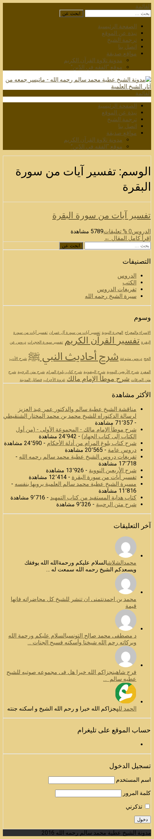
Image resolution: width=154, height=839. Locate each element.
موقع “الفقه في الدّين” (96, 67)
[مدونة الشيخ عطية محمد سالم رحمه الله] (77, 86)
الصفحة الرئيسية (117, 26)
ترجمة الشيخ (122, 39)
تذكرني (135, 806)
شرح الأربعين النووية (123, 372)
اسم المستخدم (133, 779)
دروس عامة (122, 450)
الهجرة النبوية (112, 332)
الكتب (129, 282)
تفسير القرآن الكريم (102, 340)
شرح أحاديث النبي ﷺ (73, 356)
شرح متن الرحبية (31, 372)
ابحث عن (71, 13)
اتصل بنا (127, 46)
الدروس (141, 231)
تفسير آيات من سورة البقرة (101, 215)
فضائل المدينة (31, 379)
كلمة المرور (137, 793)
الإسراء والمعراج (138, 332)
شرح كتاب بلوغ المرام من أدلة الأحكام (91, 443)
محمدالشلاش (121, 562)
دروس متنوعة (131, 358)
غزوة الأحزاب (54, 379)
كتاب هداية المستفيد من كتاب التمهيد (93, 497)
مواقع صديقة (121, 53)
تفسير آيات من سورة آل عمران (74, 332)
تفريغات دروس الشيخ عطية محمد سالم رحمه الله (77, 456)
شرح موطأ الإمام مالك (98, 379)
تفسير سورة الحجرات (45, 342)
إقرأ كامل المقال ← (127, 238)
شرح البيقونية (94, 372)
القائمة (143, 6)
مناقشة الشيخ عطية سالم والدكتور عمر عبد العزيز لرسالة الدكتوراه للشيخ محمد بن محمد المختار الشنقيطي (69, 412)
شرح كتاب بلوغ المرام (64, 372)
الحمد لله (126, 708)
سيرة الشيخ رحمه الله (110, 296)
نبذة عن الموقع (119, 33)
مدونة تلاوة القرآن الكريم (93, 60)
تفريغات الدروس (116, 289)
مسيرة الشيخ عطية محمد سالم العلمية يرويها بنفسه (75, 484)
